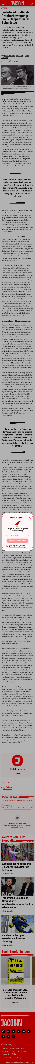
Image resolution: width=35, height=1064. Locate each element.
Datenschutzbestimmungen (17, 547)
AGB (22, 545)
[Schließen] (29, 517)
